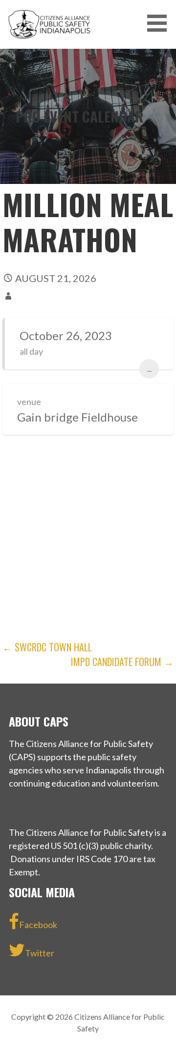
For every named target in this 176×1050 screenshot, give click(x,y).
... (149, 368)
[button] (160, 23)
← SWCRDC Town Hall (47, 647)
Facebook (38, 924)
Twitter (39, 953)
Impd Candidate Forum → (122, 661)
